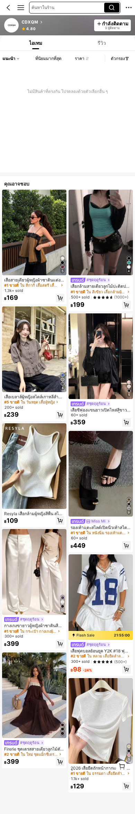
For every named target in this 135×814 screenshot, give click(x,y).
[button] (8, 7)
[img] (101, 635)
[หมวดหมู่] (21, 7)
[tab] (35, 42)
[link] (11, 25)
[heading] (55, 22)
